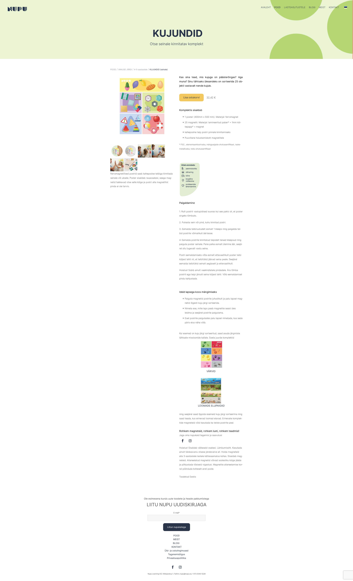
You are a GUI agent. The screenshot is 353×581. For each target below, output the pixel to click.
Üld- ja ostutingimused (176, 550)
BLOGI (176, 543)
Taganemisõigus (176, 554)
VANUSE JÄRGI (125, 69)
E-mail (176, 513)
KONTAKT (177, 546)
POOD (277, 7)
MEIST (176, 539)
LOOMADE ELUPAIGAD (211, 405)
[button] (345, 7)
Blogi (312, 7)
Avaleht (266, 7)
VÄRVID (211, 371)
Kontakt (334, 7)
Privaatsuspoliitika (176, 558)
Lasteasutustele (294, 7)
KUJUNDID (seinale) (159, 69)
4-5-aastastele (140, 69)
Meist (322, 7)
